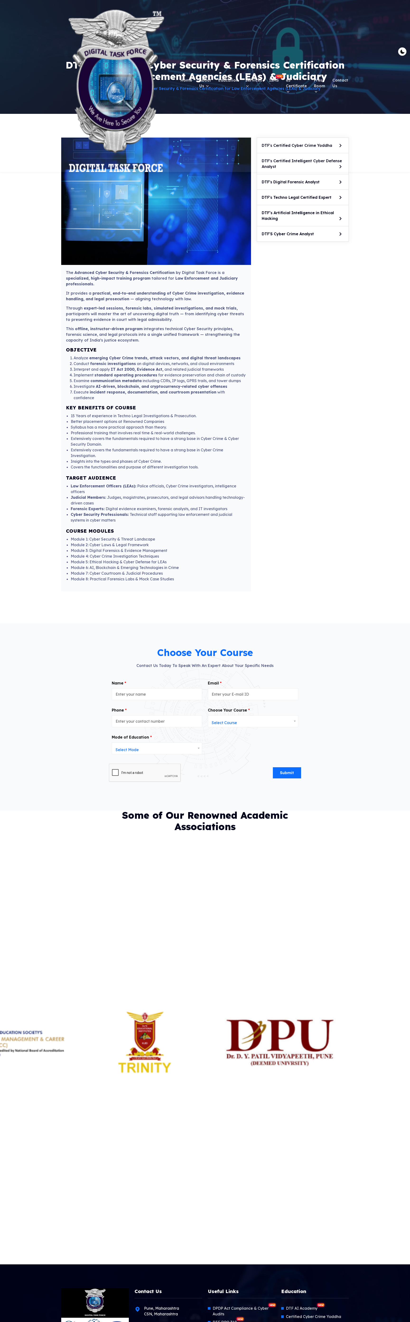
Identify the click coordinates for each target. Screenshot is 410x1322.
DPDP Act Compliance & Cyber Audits (244, 1310)
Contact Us (340, 83)
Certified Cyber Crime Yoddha (313, 1316)
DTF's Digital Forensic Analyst (291, 182)
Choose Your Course (229, 710)
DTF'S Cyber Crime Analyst (288, 233)
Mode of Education (132, 737)
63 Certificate (296, 83)
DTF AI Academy (304, 1308)
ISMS (274, 79)
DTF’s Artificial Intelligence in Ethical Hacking (298, 215)
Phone (119, 710)
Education (228, 80)
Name (119, 683)
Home (186, 80)
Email (215, 683)
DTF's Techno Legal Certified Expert (296, 197)
